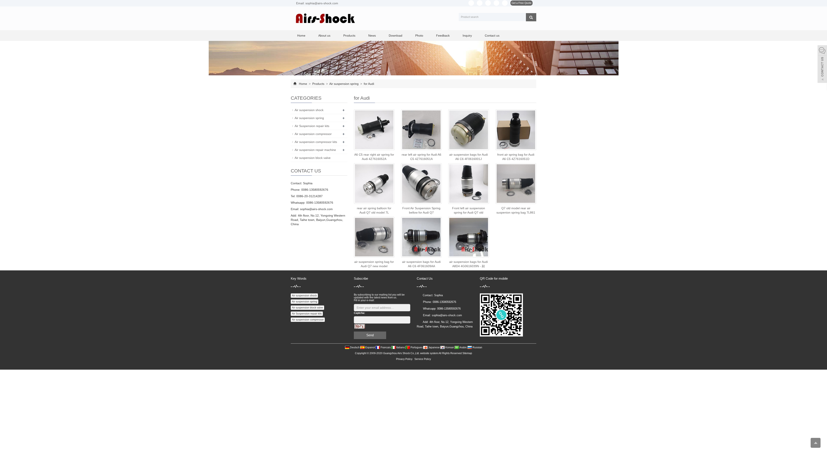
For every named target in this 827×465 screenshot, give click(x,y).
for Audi (368, 83)
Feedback (443, 35)
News (372, 35)
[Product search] (531, 17)
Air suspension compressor (313, 134)
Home (301, 35)
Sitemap (467, 353)
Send (370, 335)
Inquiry (467, 35)
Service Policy (422, 359)
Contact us (492, 35)
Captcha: (359, 313)
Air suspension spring (344, 83)
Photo (419, 35)
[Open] (822, 64)
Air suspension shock (309, 110)
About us (324, 35)
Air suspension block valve (313, 158)
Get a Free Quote (521, 3)
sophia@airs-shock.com (316, 209)
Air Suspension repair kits (312, 126)
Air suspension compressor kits (316, 142)
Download (395, 35)
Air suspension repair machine (315, 150)
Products (349, 35)
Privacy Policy (404, 359)
